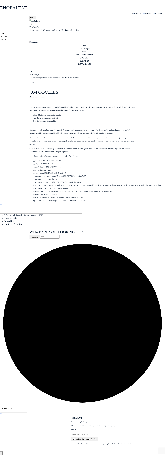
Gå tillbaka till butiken (70, 30)
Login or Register (7, 408)
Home (32, 97)
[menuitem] (136, 13)
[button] (82, 24)
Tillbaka (83, 102)
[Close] (1, 453)
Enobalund (14, 8)
